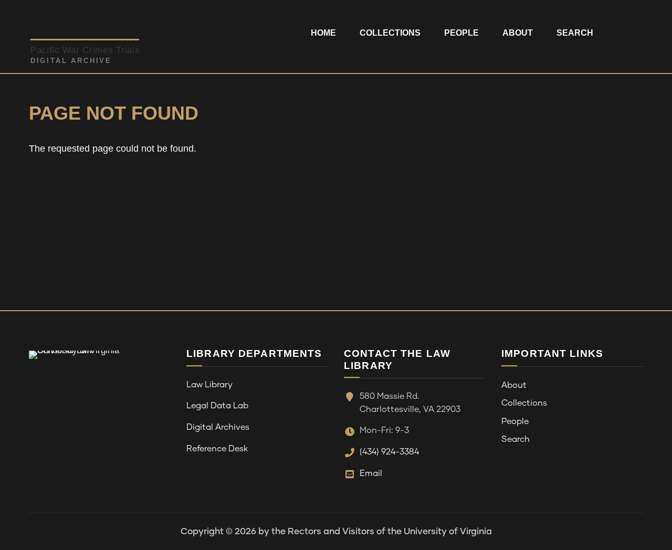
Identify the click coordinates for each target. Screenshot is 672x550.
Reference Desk (217, 449)
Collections (390, 32)
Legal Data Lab (217, 405)
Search (574, 32)
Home (323, 32)
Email (371, 473)
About (517, 32)
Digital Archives (217, 427)
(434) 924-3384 (389, 452)
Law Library (209, 384)
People (461, 32)
